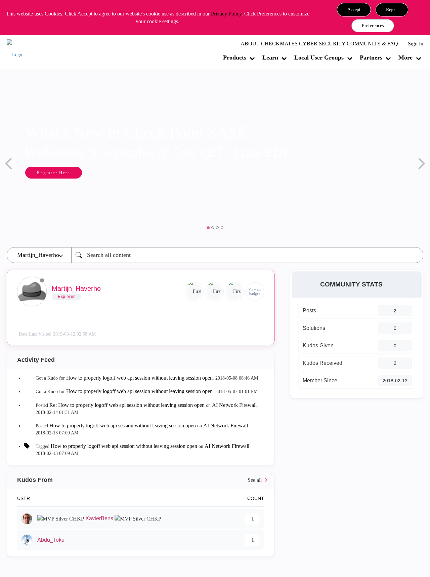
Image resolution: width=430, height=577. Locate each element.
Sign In (415, 43)
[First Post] (234, 291)
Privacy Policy (226, 13)
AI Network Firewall (234, 405)
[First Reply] (194, 291)
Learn (270, 57)
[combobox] (247, 255)
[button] (354, 9)
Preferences (373, 25)
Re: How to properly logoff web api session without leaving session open (127, 405)
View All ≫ (140, 480)
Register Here (47, 172)
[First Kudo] (214, 291)
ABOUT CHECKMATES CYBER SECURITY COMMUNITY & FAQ (319, 43)
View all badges (254, 291)
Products (234, 57)
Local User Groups (319, 57)
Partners (371, 57)
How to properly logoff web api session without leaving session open (139, 378)
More (405, 57)
